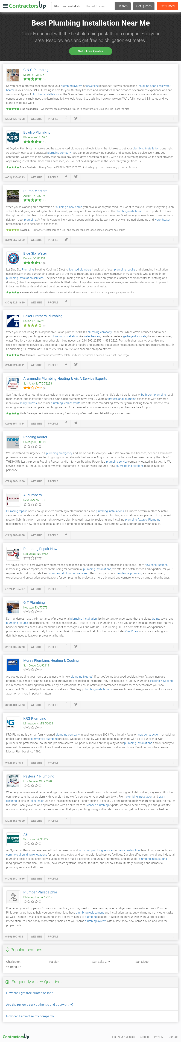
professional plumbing (122, 399)
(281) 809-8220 (15, 647)
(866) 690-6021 (15, 936)
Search (123, 6)
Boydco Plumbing (37, 132)
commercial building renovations (26, 854)
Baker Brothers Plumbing (43, 316)
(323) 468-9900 (15, 820)
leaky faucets (28, 403)
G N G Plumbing (35, 70)
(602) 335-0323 (15, 177)
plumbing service (116, 461)
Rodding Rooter (35, 437)
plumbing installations (46, 94)
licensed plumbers (80, 269)
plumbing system (71, 86)
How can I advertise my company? (30, 1016)
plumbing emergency (59, 453)
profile (53, 119)
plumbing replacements (65, 403)
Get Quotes (144, 6)
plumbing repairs (124, 269)
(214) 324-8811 (15, 365)
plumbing (30, 219)
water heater (162, 219)
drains (155, 618)
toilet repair (36, 801)
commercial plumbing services (68, 573)
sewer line (92, 86)
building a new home (69, 207)
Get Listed (168, 6)
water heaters (92, 336)
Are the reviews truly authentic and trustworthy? (40, 1004)
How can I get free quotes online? (29, 993)
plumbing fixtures (136, 519)
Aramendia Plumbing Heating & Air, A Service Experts (65, 378)
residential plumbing (129, 573)
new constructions (156, 565)
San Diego (142, 961)
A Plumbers (32, 495)
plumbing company (59, 152)
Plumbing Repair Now (40, 549)
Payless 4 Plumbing (38, 776)
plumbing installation (146, 148)
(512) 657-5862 (15, 240)
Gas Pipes (131, 631)
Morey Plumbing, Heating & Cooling (51, 660)
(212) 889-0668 (15, 535)
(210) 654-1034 (15, 423)
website (36, 119)
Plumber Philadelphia (40, 892)
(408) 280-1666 (15, 878)
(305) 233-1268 (15, 119)
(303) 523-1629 (15, 302)
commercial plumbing (44, 738)
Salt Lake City (101, 961)
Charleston (13, 961)
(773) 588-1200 (15, 481)
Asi (25, 834)
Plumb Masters (35, 191)
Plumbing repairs (16, 511)
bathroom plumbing (153, 394)
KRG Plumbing (34, 718)
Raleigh (54, 961)
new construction (148, 734)
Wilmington (13, 967)
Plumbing (28, 269)
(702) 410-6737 (15, 589)
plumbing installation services (24, 278)
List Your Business (123, 1036)
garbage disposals (134, 336)
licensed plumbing (97, 805)
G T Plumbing (34, 602)
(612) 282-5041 (15, 762)
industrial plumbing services (96, 850)
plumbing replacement (90, 912)
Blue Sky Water (35, 253)
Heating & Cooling (161, 681)
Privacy (158, 1036)
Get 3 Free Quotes (90, 51)
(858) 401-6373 (15, 705)
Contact (173, 1036)
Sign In (144, 1036)
